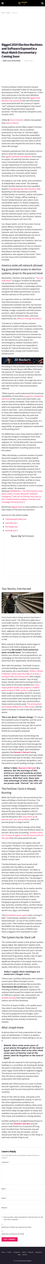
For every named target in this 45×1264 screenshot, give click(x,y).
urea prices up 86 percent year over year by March (19, 818)
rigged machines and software (18, 156)
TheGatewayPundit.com (15, 519)
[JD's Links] (22, 360)
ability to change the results (29, 318)
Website (4, 1208)
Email (4, 1198)
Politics (9, 1252)
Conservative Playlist (24, 1261)
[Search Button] (42, 3)
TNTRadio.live (11, 526)
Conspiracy (15, 13)
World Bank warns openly (16, 915)
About (3, 1252)
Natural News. (12, 123)
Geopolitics (38, 1252)
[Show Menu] (3, 3)
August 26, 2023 (28, 61)
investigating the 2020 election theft (24, 189)
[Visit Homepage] (22, 3)
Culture (24, 1252)
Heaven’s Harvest (22, 752)
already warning (9, 997)
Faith (19, 1255)
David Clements (16, 120)
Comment (6, 1162)
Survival (24, 1255)
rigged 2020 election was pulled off (21, 99)
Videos (8, 13)
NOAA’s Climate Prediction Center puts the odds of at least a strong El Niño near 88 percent (22, 674)
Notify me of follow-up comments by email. (17, 1227)
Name (4, 1189)
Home (3, 13)
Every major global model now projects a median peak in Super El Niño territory (20, 687)
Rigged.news (16, 506)
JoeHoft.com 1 (11, 523)
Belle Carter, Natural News (12, 61)
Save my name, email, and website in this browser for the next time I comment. (23, 1218)
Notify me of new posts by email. (13, 1234)
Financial (30, 1252)
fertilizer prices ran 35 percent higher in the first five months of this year (22, 835)
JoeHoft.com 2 (11, 530)
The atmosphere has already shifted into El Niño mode (22, 705)
